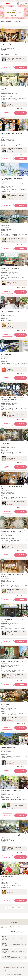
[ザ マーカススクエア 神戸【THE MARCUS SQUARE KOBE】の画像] (14, 169)
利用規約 (9, 965)
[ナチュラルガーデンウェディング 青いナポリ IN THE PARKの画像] (14, 125)
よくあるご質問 (22, 970)
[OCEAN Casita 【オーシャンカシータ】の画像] (14, 826)
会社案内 (5, 965)
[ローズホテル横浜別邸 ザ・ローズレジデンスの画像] (14, 652)
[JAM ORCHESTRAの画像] (14, 346)
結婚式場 (19, 926)
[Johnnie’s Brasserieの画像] (14, 216)
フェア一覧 (21, 67)
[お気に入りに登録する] (25, 41)
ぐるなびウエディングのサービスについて (10, 970)
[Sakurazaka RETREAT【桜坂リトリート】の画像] (14, 523)
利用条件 (13, 965)
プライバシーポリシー (21, 965)
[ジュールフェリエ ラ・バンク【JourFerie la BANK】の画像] (14, 478)
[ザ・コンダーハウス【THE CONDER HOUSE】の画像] (14, 782)
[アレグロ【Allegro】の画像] (14, 695)
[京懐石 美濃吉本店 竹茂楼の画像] (14, 868)
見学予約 (8, 67)
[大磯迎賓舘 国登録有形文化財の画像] (14, 739)
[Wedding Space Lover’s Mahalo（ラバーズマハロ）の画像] (14, 79)
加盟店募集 (22, 967)
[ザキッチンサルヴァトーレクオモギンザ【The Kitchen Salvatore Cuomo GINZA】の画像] (14, 389)
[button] (14, 938)
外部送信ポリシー (7, 967)
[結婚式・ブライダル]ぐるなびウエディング (9, 926)
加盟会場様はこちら (15, 967)
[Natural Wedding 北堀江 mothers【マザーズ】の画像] (14, 610)
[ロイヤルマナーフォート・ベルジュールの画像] (14, 303)
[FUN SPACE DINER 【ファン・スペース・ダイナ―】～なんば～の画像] (14, 566)
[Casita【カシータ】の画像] (14, 435)
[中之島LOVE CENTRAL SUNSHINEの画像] (14, 259)
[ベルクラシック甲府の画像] (14, 35)
